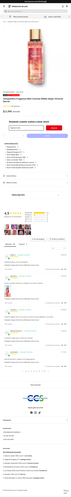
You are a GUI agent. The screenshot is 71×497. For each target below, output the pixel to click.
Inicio (4, 21)
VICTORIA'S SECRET (9, 92)
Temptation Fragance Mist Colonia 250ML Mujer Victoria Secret (22, 21)
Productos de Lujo (11, 490)
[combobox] (35, 11)
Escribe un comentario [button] (58, 239)
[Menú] (4, 6)
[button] (67, 6)
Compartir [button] (9, 269)
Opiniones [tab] (8, 244)
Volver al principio (35, 385)
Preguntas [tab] (22, 244)
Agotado (47, 136)
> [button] (48, 371)
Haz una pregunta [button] (39, 239)
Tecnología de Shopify (21, 490)
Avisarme (54, 128)
